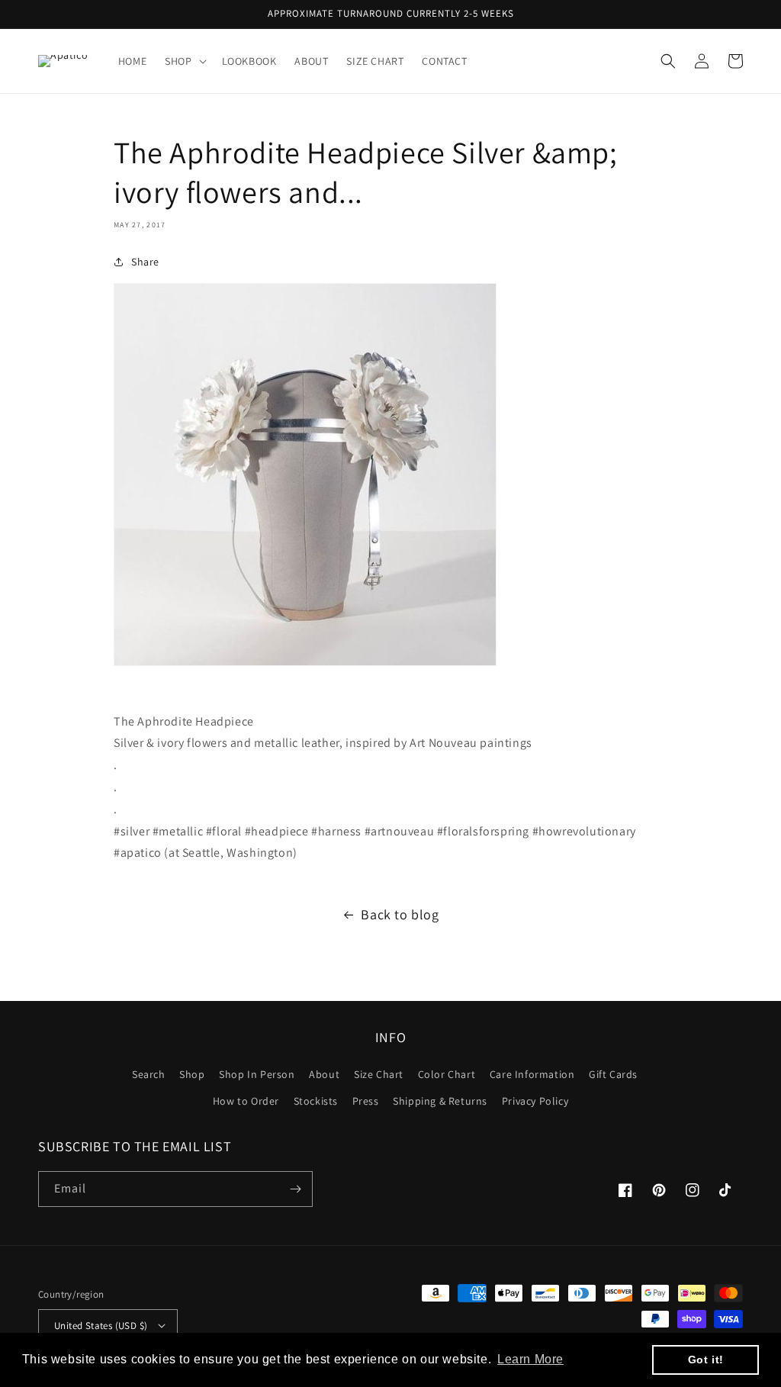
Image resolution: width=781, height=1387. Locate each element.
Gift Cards (613, 1074)
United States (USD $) (100, 1325)
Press (365, 1101)
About (324, 1074)
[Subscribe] (295, 1189)
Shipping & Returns (440, 1101)
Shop (191, 1074)
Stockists (316, 1101)
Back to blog (400, 914)
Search (149, 1074)
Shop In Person (256, 1074)
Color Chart (447, 1074)
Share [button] (145, 262)
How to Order (246, 1101)
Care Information (532, 1074)
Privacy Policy (535, 1101)
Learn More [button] (530, 1359)
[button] (184, 61)
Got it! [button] (706, 1359)
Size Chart (378, 1074)
